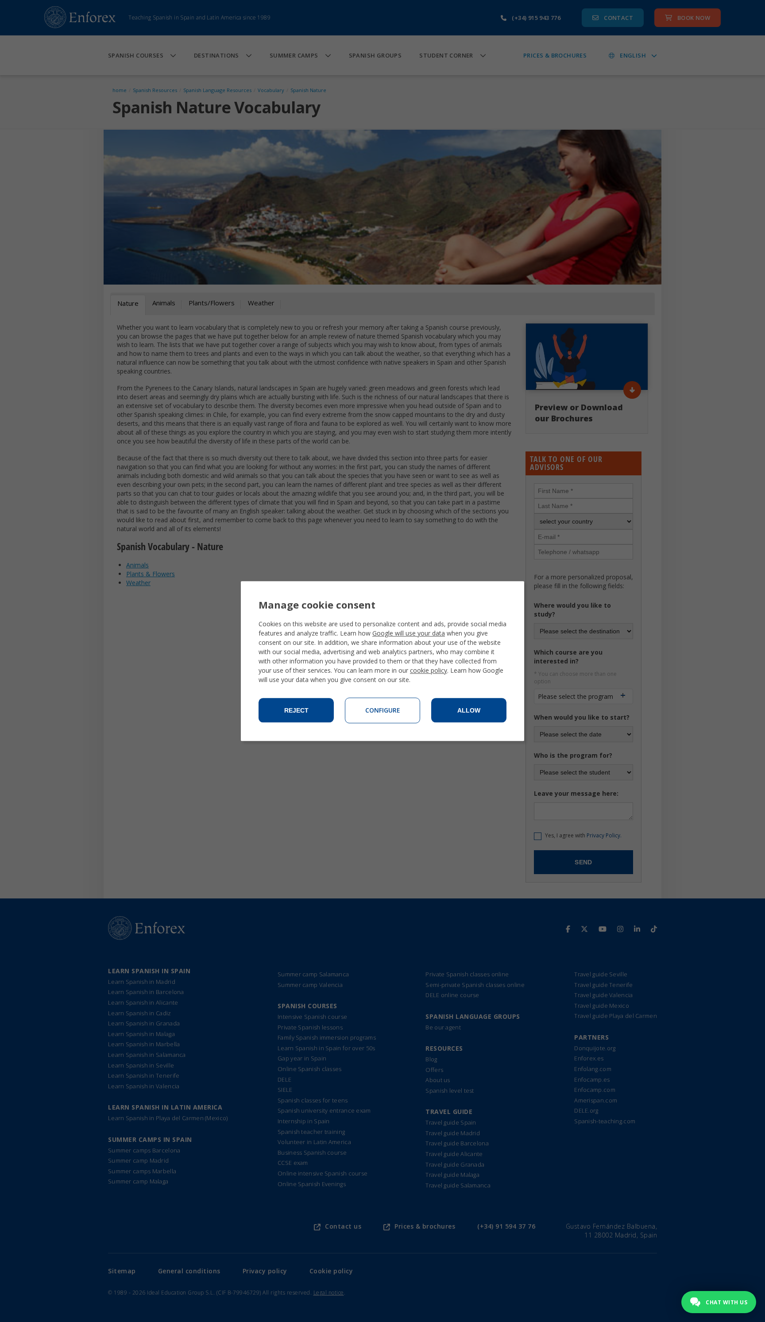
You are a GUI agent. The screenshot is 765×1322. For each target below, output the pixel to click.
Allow (468, 710)
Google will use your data (408, 633)
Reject (296, 710)
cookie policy (428, 670)
